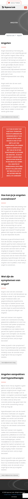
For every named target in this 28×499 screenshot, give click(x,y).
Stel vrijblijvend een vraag (8, 362)
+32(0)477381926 (15, 3)
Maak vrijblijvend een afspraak (10, 117)
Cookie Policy (7, 494)
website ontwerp (16, 494)
